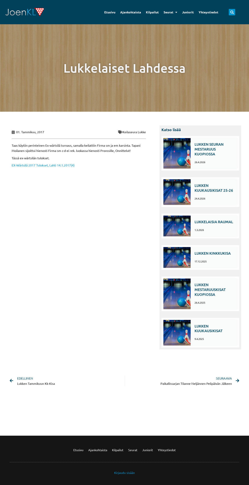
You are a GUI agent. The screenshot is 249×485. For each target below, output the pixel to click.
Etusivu (109, 12)
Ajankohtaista (130, 12)
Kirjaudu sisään (124, 473)
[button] (232, 12)
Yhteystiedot (208, 12)
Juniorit (188, 12)
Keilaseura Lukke (134, 132)
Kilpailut (152, 12)
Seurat (168, 12)
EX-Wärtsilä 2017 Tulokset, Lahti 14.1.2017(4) (43, 165)
